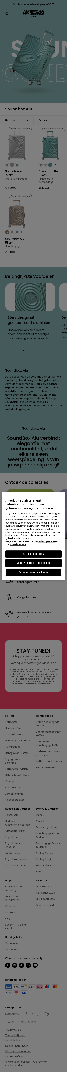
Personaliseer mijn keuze (33, 571)
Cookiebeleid (18, 544)
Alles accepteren (33, 553)
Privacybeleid (46, 541)
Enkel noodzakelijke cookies (33, 563)
